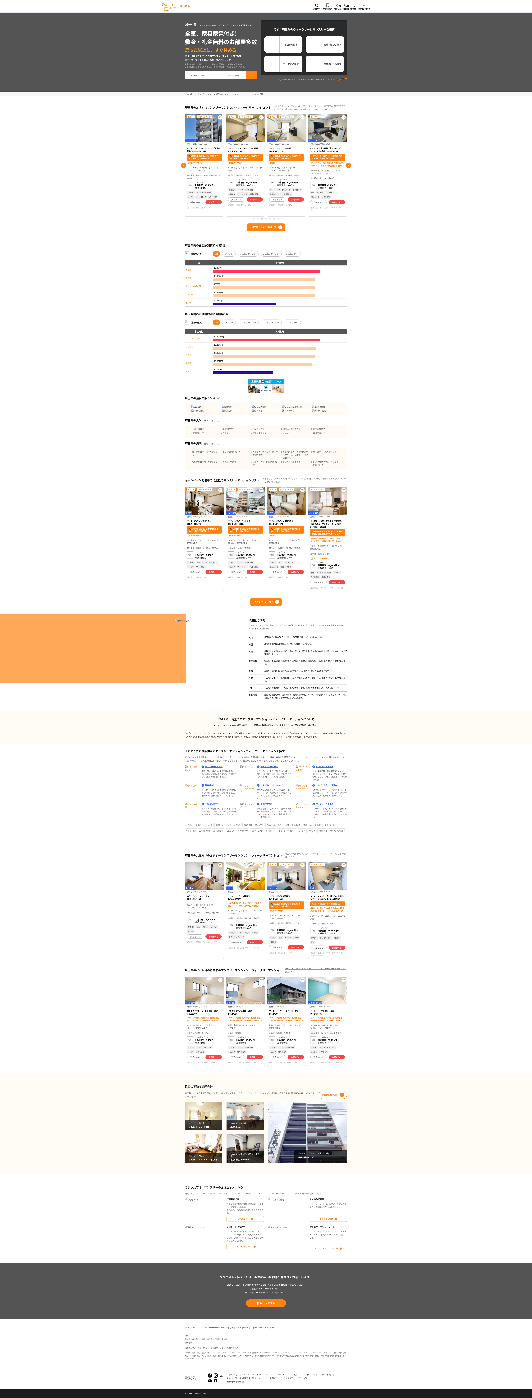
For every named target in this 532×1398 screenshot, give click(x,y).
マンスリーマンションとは (326, 1248)
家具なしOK (220, 825)
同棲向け (199, 825)
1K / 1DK (229, 253)
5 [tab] (270, 218)
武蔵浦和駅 (261, 406)
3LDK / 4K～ (292, 253)
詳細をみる (195, 202)
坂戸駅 (188, 302)
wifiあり (237, 825)
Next (348, 165)
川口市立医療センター (232, 451)
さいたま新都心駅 (193, 286)
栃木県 (195, 1339)
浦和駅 (229, 406)
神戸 (236, 1347)
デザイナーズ (330, 825)
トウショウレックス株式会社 (331, 587)
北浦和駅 (321, 406)
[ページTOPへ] (345, 1394)
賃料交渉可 (270, 831)
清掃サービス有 (257, 831)
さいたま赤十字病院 (291, 461)
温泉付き (318, 825)
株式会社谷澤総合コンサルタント (204, 943)
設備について (297, 1374)
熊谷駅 (259, 410)
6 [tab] (274, 218)
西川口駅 (189, 294)
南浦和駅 (322, 410)
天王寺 (222, 1347)
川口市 (188, 363)
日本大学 (226, 433)
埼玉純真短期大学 (260, 433)
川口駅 (188, 278)
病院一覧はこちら (211, 443)
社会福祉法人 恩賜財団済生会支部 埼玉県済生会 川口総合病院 (295, 454)
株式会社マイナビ (203, 577)
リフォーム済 (191, 831)
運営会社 (230, 1378)
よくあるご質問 (326, 1218)
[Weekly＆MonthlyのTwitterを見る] (221, 1375)
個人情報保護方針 (247, 1378)
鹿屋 (216, 1347)
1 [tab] (253, 218)
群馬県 (202, 1339)
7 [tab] (278, 218)
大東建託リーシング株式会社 (207, 1062)
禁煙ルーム (307, 825)
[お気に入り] (220, 117)
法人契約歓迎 (218, 831)
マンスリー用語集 (325, 1374)
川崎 (210, 1347)
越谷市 (188, 371)
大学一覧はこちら (211, 420)
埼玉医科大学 (198, 433)
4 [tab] (266, 218)
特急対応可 (323, 831)
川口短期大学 (258, 428)
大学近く (312, 831)
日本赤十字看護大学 (291, 428)
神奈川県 (188, 1343)
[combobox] (205, 75)
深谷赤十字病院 (229, 461)
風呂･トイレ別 (283, 825)
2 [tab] (257, 218)
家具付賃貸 (296, 825)
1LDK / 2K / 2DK (248, 253)
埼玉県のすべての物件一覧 (264, 227)
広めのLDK (271, 825)
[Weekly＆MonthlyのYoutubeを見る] (210, 1381)
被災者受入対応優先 (337, 831)
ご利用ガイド (243, 1218)
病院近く (302, 831)
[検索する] (251, 75)
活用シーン (310, 1374)
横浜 (205, 1347)
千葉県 (217, 1339)
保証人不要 (259, 825)
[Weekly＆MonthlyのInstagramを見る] (216, 1375)
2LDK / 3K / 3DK (271, 253)
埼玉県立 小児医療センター (325, 451)
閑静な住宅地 (243, 831)
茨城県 (187, 1339)
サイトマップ (262, 1378)
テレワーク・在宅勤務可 (286, 831)
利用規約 (273, 1378)
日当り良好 (230, 831)
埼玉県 (209, 1339)
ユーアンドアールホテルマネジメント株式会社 (327, 954)
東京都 (224, 1339)
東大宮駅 (291, 410)
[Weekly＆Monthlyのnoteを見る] (216, 1381)
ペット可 (209, 825)
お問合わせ (213, 202)
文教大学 (287, 433)
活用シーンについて (243, 1246)
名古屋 (230, 1347)
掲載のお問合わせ (234, 1381)
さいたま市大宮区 (193, 338)
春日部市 (189, 346)
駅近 (229, 825)
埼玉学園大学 (228, 428)
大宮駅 (188, 269)
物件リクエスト (266, 1303)
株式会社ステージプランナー (249, 947)
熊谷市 (188, 354)
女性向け (189, 825)
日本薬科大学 (319, 428)
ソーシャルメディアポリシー (292, 1378)
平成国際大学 (319, 433)
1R (216, 253)
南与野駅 (200, 410)
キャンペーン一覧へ (264, 601)
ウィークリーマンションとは (278, 1374)
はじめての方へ (233, 1374)
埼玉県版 (185, 6)
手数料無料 (248, 825)
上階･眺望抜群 (204, 831)
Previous (183, 165)
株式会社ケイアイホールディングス (204, 208)
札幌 (199, 1347)
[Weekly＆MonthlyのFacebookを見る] (210, 1375)
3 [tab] (261, 218)
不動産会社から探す (330, 1094)
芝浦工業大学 (198, 428)
